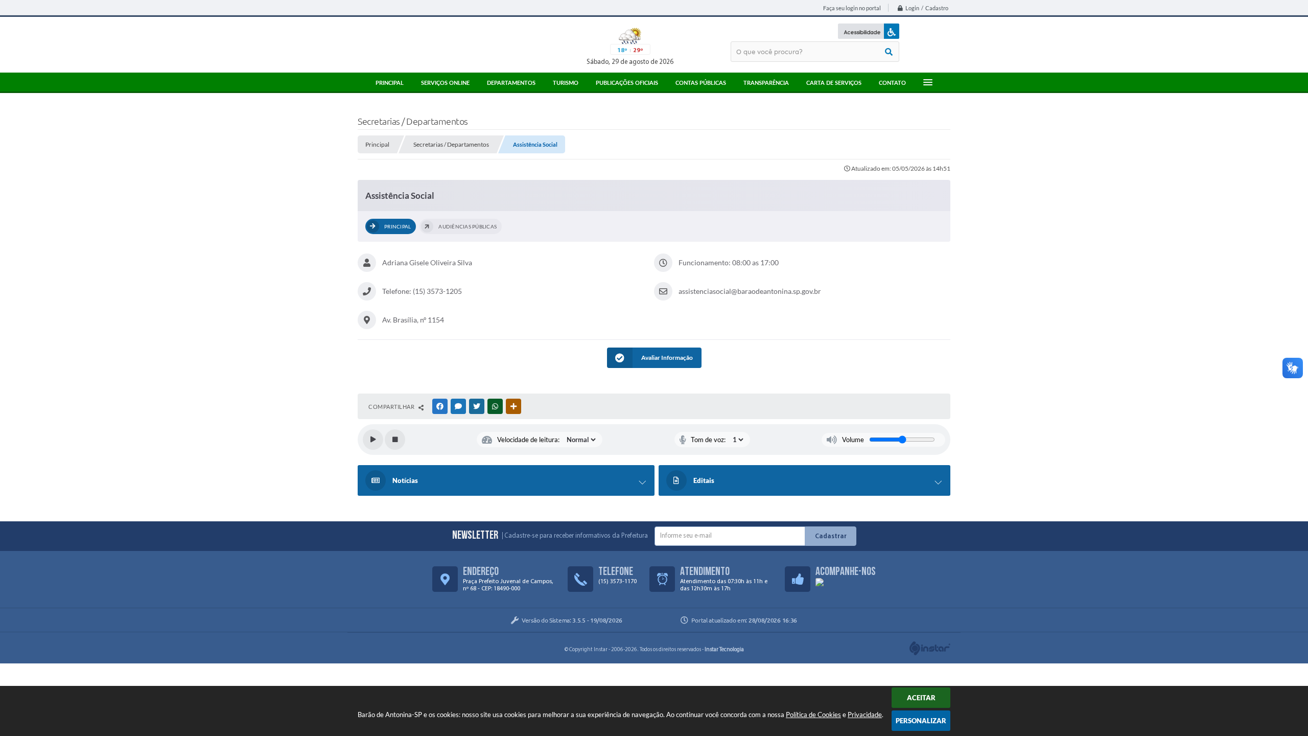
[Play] (373, 439)
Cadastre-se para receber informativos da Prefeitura (576, 536)
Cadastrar (831, 536)
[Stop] (395, 439)
